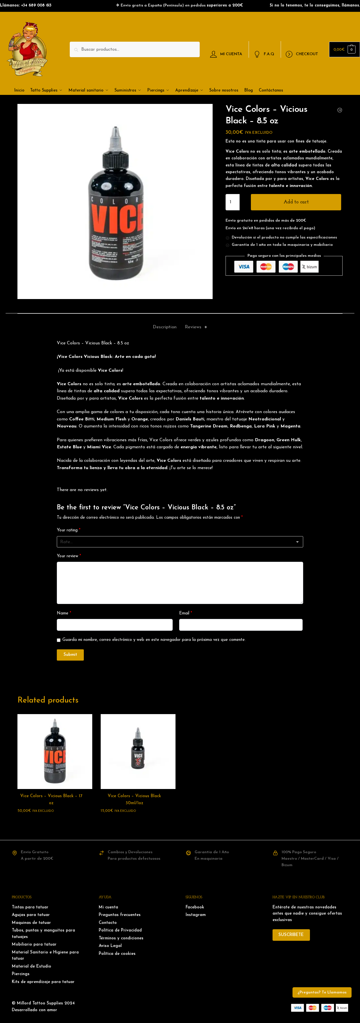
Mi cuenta (108, 907)
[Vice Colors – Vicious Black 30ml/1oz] (138, 751)
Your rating (68, 530)
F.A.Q (269, 54)
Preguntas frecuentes (120, 915)
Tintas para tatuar (30, 907)
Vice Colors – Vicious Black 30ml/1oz (134, 799)
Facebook (195, 907)
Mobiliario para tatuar (34, 944)
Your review (69, 556)
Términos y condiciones (121, 938)
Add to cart (296, 202)
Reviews (193, 327)
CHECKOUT (307, 54)
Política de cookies (117, 954)
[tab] (165, 322)
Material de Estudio (31, 966)
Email (185, 613)
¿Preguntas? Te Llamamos (322, 992)
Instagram (196, 915)
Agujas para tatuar (31, 915)
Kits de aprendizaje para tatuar (43, 982)
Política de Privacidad (120, 930)
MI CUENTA (231, 54)
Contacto (108, 923)
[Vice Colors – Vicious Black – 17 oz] (54, 751)
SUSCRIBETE (291, 935)
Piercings (21, 974)
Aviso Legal (110, 946)
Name (64, 613)
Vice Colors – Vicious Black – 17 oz (51, 799)
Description (165, 327)
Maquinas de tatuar (31, 923)
